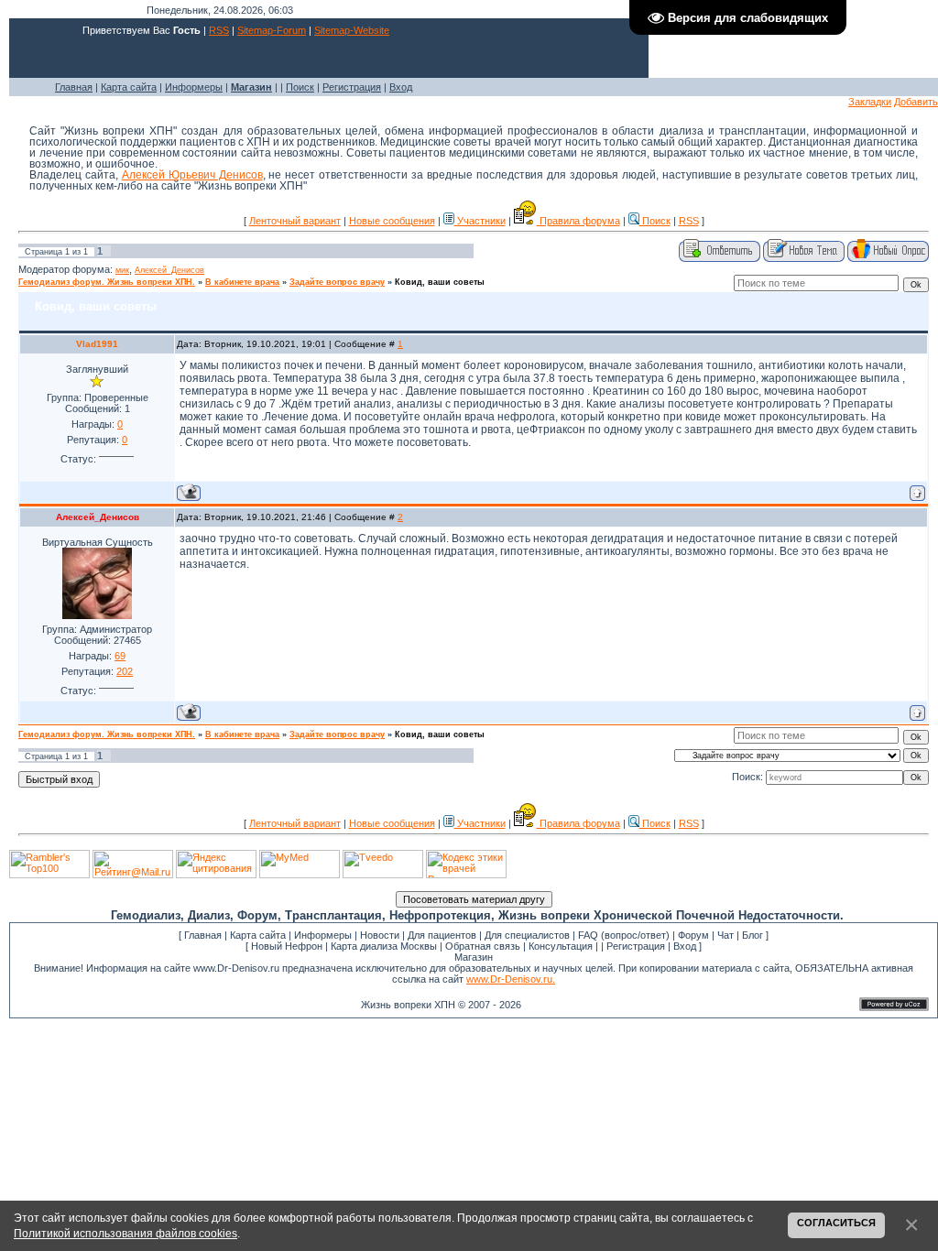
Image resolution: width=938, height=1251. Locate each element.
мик (122, 270)
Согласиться (836, 1222)
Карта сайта (129, 87)
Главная (74, 87)
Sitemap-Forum (271, 30)
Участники (480, 220)
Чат (725, 935)
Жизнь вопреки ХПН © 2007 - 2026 (441, 1004)
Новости (379, 935)
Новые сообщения (392, 220)
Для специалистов (527, 935)
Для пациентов (442, 935)
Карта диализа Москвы (384, 946)
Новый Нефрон (286, 946)
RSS (219, 30)
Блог (752, 935)
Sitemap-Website (351, 30)
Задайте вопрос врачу (337, 282)
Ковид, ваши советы (440, 282)
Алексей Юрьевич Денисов (192, 174)
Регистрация (351, 87)
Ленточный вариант (295, 220)
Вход (400, 87)
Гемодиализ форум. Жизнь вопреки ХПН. (106, 282)
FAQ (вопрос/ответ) (624, 935)
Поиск (300, 87)
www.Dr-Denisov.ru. (510, 979)
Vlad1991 (97, 344)
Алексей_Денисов (169, 270)
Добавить (916, 101)
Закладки (869, 101)
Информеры (194, 87)
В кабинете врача (242, 282)
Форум (693, 935)
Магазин (473, 957)
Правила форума (578, 220)
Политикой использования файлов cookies (125, 1233)
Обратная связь (482, 946)
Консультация (561, 946)
